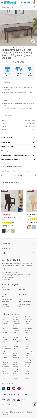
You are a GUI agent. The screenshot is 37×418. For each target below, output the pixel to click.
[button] (7, 223)
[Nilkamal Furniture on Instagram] (19, 388)
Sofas (3, 309)
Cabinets (4, 294)
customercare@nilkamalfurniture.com (18, 269)
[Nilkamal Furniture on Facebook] (3, 388)
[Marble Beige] (29, 227)
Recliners (4, 292)
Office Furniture (6, 304)
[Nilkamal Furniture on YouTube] (13, 388)
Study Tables (5, 301)
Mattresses (22, 299)
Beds (20, 306)
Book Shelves (22, 294)
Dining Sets (22, 289)
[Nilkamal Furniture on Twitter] (8, 388)
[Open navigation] (2, 2)
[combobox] (18, 7)
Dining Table (5, 306)
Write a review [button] (18, 175)
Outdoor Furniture (7, 299)
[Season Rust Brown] (4, 231)
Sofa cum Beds (23, 292)
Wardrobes (22, 297)
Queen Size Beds (6, 287)
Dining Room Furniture (25, 301)
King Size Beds (23, 287)
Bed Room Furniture (24, 304)
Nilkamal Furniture (20, 412)
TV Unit (4, 297)
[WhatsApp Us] (34, 405)
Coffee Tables (6, 289)
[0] (34, 3)
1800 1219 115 (13, 260)
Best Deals (27, 2)
